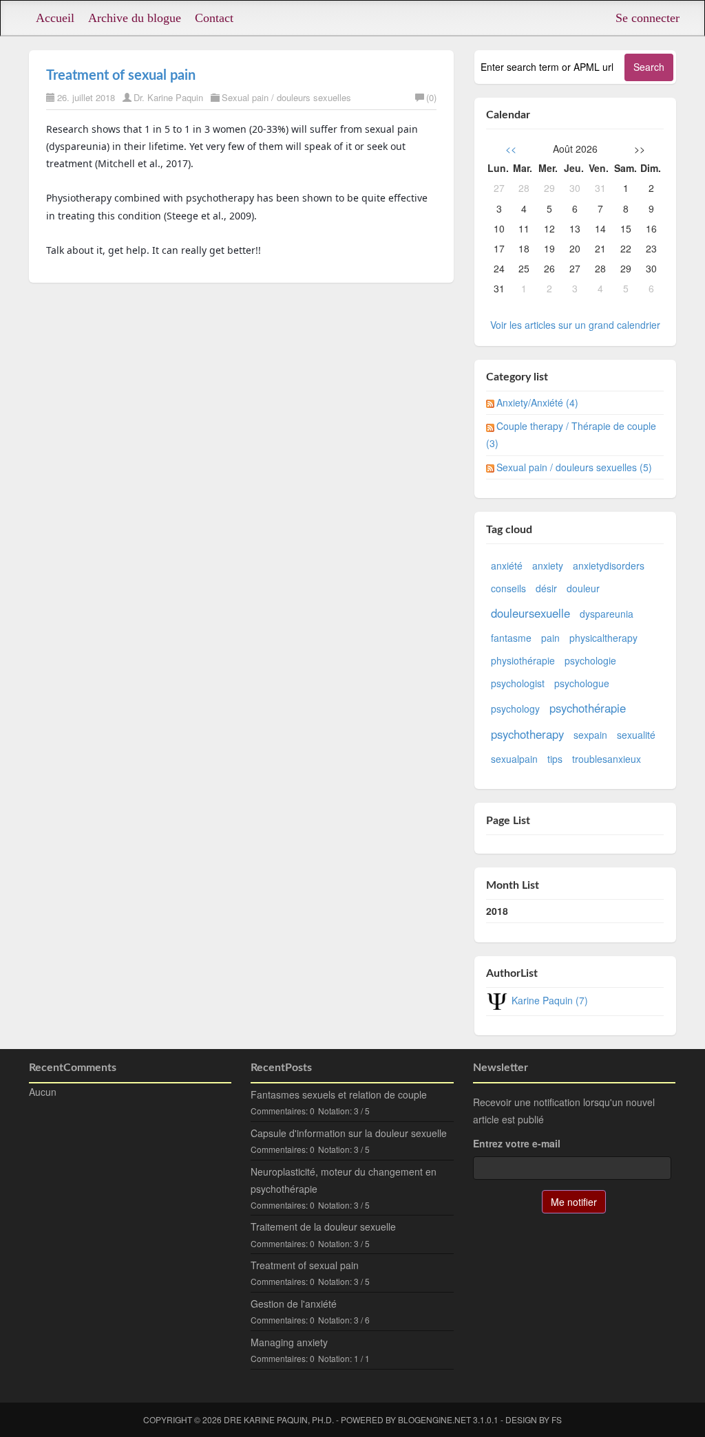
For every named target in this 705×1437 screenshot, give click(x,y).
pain (550, 638)
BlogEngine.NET (434, 1419)
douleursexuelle (530, 613)
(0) (431, 97)
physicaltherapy (603, 638)
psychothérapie (587, 708)
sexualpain (514, 759)
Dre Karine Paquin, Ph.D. (279, 1419)
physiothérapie (523, 660)
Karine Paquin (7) (550, 1000)
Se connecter (647, 18)
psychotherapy (527, 734)
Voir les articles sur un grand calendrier (575, 325)
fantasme (511, 638)
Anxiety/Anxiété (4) (537, 402)
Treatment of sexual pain (121, 76)
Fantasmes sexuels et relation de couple (339, 1094)
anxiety (547, 565)
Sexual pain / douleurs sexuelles (286, 97)
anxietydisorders (608, 565)
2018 (497, 911)
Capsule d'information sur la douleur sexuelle (349, 1133)
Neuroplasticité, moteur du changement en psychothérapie (343, 1180)
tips (554, 759)
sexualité (636, 735)
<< (510, 148)
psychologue (581, 683)
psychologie (590, 660)
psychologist (518, 683)
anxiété (507, 565)
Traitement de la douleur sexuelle (323, 1226)
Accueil (55, 18)
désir (546, 588)
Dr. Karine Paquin (168, 97)
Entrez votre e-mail (516, 1143)
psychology (515, 708)
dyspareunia (606, 613)
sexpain (590, 735)
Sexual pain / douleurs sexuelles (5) (574, 467)
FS (556, 1419)
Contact (214, 18)
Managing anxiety (289, 1342)
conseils (508, 588)
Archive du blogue (134, 18)
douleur (583, 588)
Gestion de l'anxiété (294, 1303)
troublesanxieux (606, 759)
